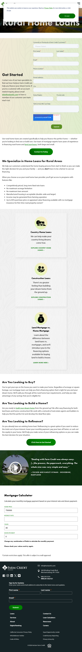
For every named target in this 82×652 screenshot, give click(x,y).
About (12, 621)
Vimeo (19, 575)
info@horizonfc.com (10, 94)
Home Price (8, 507)
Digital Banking (15, 625)
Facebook (4, 575)
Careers (46, 625)
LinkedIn (11, 575)
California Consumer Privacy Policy (21, 632)
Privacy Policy (48, 8)
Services (13, 617)
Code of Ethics (14, 639)
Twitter (15, 575)
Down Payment (9, 533)
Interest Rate (9, 515)
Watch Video (15, 468)
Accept (67, 16)
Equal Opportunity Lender (51, 632)
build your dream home (25, 408)
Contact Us (47, 614)
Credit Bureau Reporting (51, 636)
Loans (12, 614)
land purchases (31, 144)
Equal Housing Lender (49, 646)
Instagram (7, 575)
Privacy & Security (48, 639)
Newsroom (47, 621)
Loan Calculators (49, 617)
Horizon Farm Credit (14, 568)
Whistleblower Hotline (17, 636)
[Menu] (78, 3)
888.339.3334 (45, 577)
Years (6, 524)
